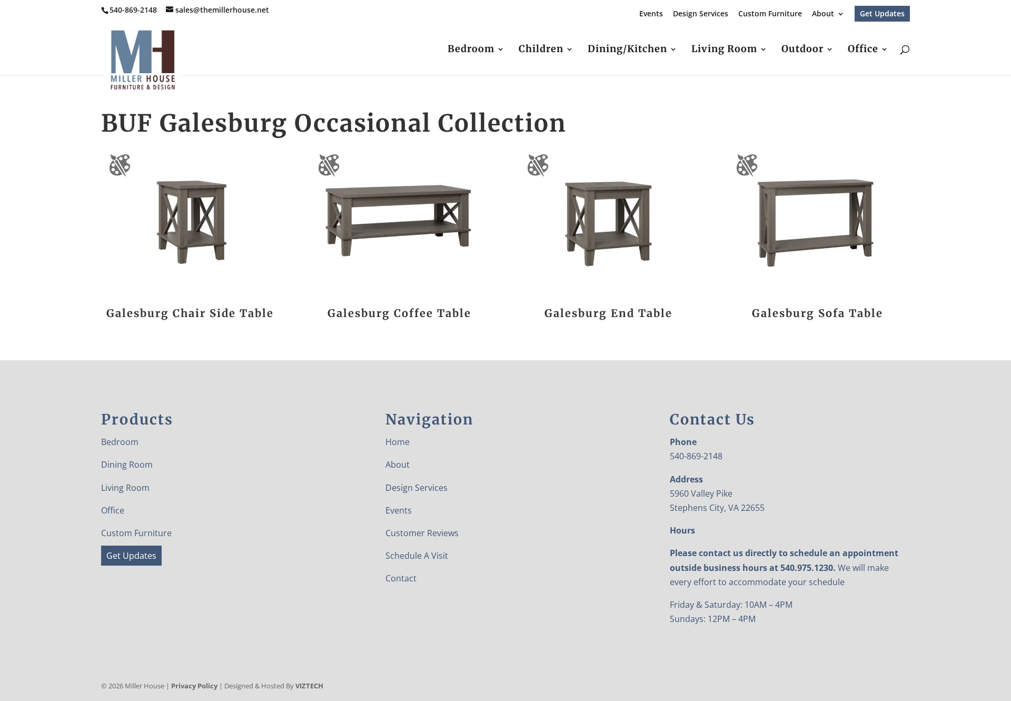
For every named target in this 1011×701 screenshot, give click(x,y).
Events (651, 14)
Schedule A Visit (416, 555)
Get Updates (882, 13)
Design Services (700, 14)
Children (541, 50)
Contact (401, 578)
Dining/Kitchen (627, 50)
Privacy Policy (194, 685)
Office (863, 50)
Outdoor (802, 50)
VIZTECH (309, 685)
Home (397, 442)
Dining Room (127, 464)
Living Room (724, 50)
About (823, 14)
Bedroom (471, 50)
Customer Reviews (422, 533)
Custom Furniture (770, 14)
